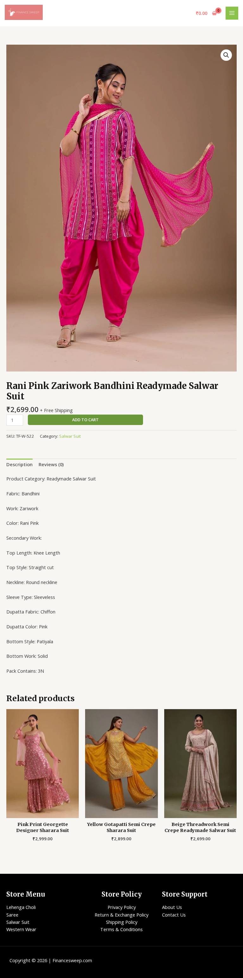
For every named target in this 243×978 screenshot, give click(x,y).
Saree (12, 914)
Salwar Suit (70, 436)
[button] (226, 55)
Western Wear (21, 929)
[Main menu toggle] (232, 13)
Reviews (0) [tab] (51, 464)
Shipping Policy (121, 922)
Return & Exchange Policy (121, 914)
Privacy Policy (122, 907)
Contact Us (174, 914)
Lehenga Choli (21, 907)
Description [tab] (19, 464)
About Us (172, 907)
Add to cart (85, 419)
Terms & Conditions (121, 929)
